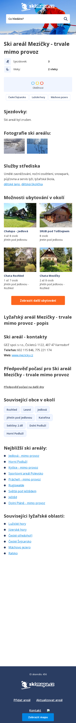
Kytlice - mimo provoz (23, 467)
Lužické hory (38, 97)
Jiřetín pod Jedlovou (19, 417)
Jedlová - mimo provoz (23, 456)
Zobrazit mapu (38, 717)
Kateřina (44, 417)
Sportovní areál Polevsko (25, 473)
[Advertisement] (31, 580)
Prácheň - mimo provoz (24, 479)
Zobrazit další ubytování (38, 301)
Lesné (27, 409)
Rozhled (12, 409)
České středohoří (20, 535)
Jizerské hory (17, 530)
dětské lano (12, 184)
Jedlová (42, 409)
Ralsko (13, 553)
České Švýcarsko (17, 97)
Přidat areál (22, 700)
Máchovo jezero (59, 97)
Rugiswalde (16, 485)
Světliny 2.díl (15, 425)
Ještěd (12, 497)
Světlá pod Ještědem (22, 491)
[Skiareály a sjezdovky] (48, 710)
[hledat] (65, 18)
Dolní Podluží (38, 425)
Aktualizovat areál (49, 700)
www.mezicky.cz (22, 355)
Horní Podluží (15, 433)
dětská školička (32, 184)
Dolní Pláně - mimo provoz (26, 503)
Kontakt (35, 710)
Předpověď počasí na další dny (24, 387)
